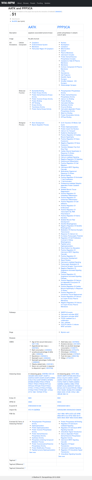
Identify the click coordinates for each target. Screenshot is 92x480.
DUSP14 (46, 376)
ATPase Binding (66, 117)
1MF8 (67, 414)
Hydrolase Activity (67, 105)
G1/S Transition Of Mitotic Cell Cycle (71, 124)
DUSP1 (41, 376)
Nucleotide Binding (38, 91)
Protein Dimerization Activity (70, 115)
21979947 (76, 354)
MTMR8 (30, 382)
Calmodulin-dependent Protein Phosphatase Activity (70, 110)
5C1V (78, 416)
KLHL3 (65, 386)
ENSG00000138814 (63, 406)
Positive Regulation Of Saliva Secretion (70, 217)
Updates (47, 3)
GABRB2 (60, 384)
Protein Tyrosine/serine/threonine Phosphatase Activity (42, 445)
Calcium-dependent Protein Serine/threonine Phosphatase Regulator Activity (70, 436)
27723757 (70, 358)
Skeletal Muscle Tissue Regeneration (68, 190)
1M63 (63, 414)
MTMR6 (50, 380)
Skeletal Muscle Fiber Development (68, 221)
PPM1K (36, 384)
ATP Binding (36, 103)
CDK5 (36, 376)
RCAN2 (69, 390)
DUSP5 (36, 378)
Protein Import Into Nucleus (70, 129)
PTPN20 (49, 388)
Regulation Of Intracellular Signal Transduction (71, 451)
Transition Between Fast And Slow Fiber (70, 148)
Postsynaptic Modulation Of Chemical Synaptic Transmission (71, 265)
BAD (74, 376)
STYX (30, 392)
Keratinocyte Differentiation (69, 161)
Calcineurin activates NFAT (70, 314)
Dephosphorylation (67, 155)
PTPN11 (31, 388)
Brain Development (38, 123)
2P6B (78, 414)
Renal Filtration (66, 260)
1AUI (59, 414)
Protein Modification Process (41, 448)
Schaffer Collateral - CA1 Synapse (69, 82)
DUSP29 (31, 378)
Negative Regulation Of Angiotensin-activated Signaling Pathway (71, 270)
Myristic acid (65, 332)
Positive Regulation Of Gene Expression (70, 140)
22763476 (75, 350)
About (19, 3)
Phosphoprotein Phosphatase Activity (70, 92)
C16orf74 (64, 378)
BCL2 (78, 376)
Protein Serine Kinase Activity (41, 109)
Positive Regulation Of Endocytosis (68, 206)
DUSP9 (47, 378)
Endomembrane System (40, 45)
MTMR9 (36, 382)
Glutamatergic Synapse (68, 85)
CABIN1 (70, 378)
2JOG (71, 414)
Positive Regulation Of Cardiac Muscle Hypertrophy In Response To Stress (72, 288)
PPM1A (42, 382)
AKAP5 (59, 376)
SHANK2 (78, 390)
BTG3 (59, 378)
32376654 (75, 342)
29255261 (44, 356)
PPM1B (47, 382)
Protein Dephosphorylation (69, 127)
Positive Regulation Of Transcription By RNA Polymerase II (68, 212)
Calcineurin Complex (67, 55)
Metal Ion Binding (66, 113)
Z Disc (63, 71)
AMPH (65, 376)
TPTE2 (45, 392)
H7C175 (30, 410)
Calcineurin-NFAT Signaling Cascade (70, 168)
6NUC (63, 418)
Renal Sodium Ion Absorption (70, 248)
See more (32, 452)
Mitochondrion (65, 49)
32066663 (48, 350)
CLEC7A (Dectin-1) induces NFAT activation (70, 325)
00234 (59, 402)
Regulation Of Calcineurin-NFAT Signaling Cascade (71, 429)
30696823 (73, 352)
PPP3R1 (74, 388)
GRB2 (72, 384)
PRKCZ (79, 388)
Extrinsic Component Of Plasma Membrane (71, 68)
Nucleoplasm (65, 45)
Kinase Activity (37, 105)
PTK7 (59, 390)
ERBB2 (52, 378)
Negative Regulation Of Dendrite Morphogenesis (71, 227)
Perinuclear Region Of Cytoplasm (43, 49)
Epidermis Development (68, 133)
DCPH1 (70, 380)
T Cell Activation (66, 181)
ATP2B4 (70, 376)
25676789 (49, 368)
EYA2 (30, 380)
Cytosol (63, 51)
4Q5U (74, 416)
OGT (64, 388)
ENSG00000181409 (34, 406)
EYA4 (34, 380)
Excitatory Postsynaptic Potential (72, 236)
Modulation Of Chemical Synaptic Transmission (72, 231)
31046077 (74, 348)
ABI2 (77, 374)
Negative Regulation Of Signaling (71, 159)
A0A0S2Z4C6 (71, 410)
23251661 (50, 364)
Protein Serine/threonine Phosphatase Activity (69, 96)
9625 (29, 398)
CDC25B (31, 376)
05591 (30, 402)
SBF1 (46, 390)
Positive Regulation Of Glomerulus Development (69, 257)
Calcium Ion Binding (67, 99)
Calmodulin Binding (67, 103)
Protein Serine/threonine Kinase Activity (42, 96)
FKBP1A (65, 382)
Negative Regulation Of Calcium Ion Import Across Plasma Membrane (71, 304)
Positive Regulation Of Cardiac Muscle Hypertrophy (71, 136)
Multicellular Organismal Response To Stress (69, 172)
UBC (77, 392)
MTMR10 (44, 380)
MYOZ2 (77, 386)
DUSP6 (42, 378)
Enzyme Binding (66, 107)
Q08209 (78, 410)
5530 (58, 398)
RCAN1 (63, 390)
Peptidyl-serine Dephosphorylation (67, 245)
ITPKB (77, 384)
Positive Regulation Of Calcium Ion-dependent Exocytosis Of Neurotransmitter (71, 282)
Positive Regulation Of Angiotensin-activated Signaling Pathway (71, 276)
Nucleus (63, 43)
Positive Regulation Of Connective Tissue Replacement (71, 293)
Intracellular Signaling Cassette (71, 454)
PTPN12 (37, 388)
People (32, 3)
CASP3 (75, 378)
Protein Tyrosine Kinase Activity (42, 99)
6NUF (67, 418)
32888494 (39, 354)
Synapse (64, 79)
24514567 (77, 344)
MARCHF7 (71, 386)
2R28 (59, 416)
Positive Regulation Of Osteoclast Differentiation (69, 198)
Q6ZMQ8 (37, 410)
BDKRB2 (45, 374)
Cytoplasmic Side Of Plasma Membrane (70, 62)
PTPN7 (35, 390)
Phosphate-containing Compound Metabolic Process (42, 441)
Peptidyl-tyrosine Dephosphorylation (43, 450)
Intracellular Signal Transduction (71, 432)
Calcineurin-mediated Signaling (71, 262)
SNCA (59, 392)
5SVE (59, 418)
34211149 (35, 344)
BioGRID (14, 21)
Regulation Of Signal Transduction (67, 445)
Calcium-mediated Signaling (70, 157)
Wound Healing (66, 175)
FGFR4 (59, 382)
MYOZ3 (59, 388)
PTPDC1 (48, 386)
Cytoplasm (35, 43)
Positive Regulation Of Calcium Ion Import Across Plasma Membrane (71, 298)
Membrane (35, 47)
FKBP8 (71, 382)
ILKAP (39, 380)
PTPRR (41, 390)
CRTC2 (65, 380)
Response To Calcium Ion (69, 234)
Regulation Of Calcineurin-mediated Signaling (69, 425)
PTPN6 (30, 390)
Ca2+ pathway (65, 322)
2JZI (74, 414)
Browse (25, 3)
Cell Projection (65, 75)
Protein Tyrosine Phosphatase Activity (41, 431)
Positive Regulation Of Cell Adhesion (69, 202)
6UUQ (76, 418)
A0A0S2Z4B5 (61, 410)
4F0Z (70, 416)
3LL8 (66, 416)
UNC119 (65, 394)
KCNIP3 (59, 386)
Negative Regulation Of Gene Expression (70, 144)
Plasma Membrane (67, 53)
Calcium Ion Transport (68, 131)
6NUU (72, 418)
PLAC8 (68, 388)
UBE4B (59, 394)
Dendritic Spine (66, 77)
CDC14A (51, 374)
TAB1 (34, 392)
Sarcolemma (65, 73)
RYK (73, 390)
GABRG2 (67, 384)
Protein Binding (37, 101)
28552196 (75, 356)
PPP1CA (48, 384)
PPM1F (30, 384)
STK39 (50, 390)
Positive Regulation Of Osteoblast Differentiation (69, 194)
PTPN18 (43, 388)
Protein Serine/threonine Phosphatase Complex (69, 58)
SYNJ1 (73, 392)
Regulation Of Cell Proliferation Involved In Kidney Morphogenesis (71, 240)
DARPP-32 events (67, 312)
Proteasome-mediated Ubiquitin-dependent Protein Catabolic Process (71, 185)
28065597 (58, 11)
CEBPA (59, 380)
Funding (40, 3)
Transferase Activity (38, 107)
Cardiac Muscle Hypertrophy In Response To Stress (71, 152)
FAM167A (76, 380)
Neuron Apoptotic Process (40, 125)
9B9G (80, 418)
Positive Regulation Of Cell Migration (69, 164)
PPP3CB (37, 386)
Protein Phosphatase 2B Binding (71, 422)
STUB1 (68, 392)
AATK (32, 27)
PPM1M (41, 384)
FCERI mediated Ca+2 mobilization (68, 319)
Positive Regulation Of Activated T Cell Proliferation (71, 178)
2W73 (63, 416)
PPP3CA (63, 27)
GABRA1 (77, 382)
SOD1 (64, 392)
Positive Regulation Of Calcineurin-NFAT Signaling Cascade (70, 252)
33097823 (35, 348)
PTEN (43, 386)
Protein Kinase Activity (39, 93)
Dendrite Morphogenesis (69, 224)
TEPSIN (39, 392)
